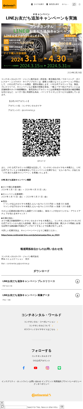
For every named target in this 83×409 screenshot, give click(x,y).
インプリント (47, 381)
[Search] (2, 407)
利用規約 (57, 381)
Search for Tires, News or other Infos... (43, 407)
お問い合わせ (35, 381)
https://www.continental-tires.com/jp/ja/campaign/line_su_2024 (30, 235)
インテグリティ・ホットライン (15, 381)
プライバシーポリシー (71, 381)
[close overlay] (2, 403)
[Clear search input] (62, 407)
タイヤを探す (39, 4)
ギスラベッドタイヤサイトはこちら (39, 329)
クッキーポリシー (41, 384)
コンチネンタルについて (39, 326)
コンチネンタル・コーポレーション (39, 322)
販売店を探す (54, 4)
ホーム (64, 4)
